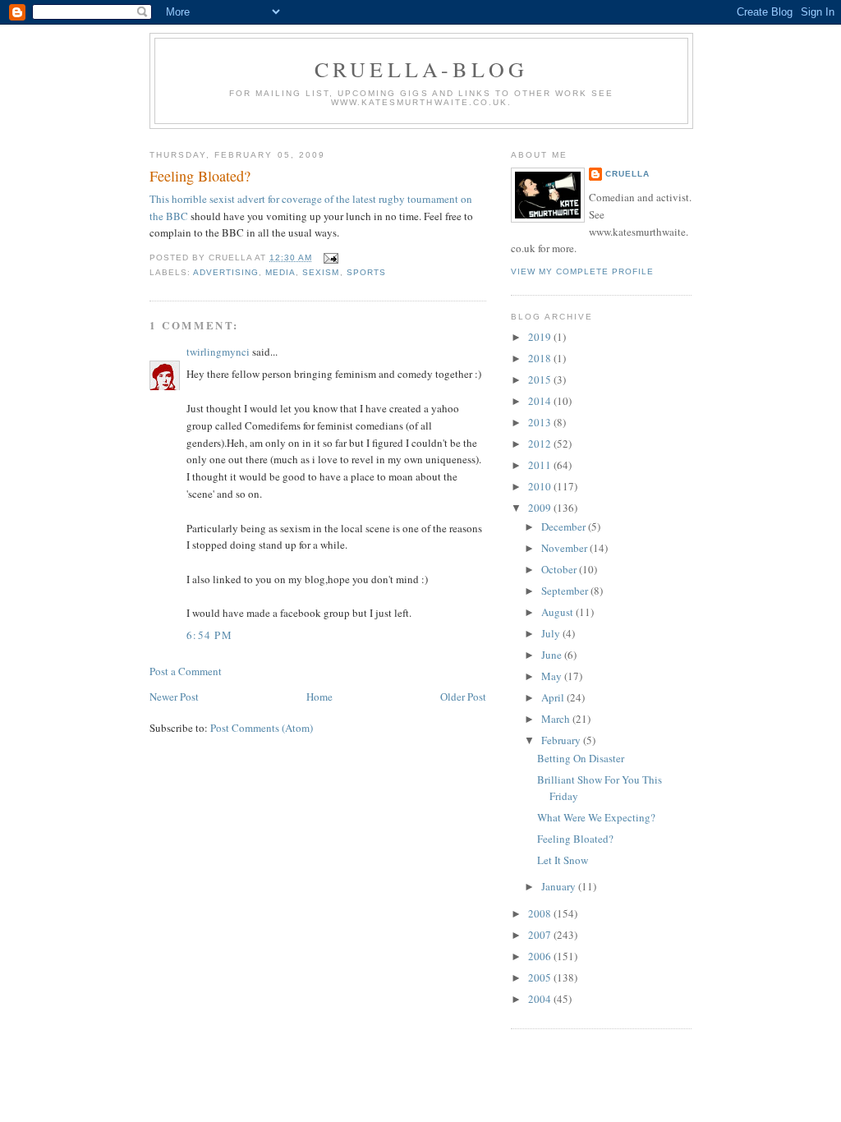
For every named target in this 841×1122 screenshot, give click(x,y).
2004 (541, 998)
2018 (541, 358)
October (560, 569)
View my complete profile (582, 271)
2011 (541, 465)
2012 (541, 443)
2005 (541, 977)
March (556, 718)
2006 (541, 956)
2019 (541, 336)
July (552, 633)
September (566, 590)
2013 (541, 422)
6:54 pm (209, 635)
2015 (541, 379)
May (552, 676)
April (554, 697)
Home (319, 696)
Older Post (463, 696)
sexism (320, 272)
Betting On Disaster (580, 758)
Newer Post (174, 696)
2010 (541, 486)
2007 (541, 934)
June (552, 654)
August (558, 612)
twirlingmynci (218, 351)
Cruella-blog (421, 69)
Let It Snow (562, 860)
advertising (226, 272)
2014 (541, 400)
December (564, 526)
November (565, 547)
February (562, 740)
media (280, 272)
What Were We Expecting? (596, 817)
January (559, 886)
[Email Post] (328, 257)
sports (366, 272)
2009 (541, 507)
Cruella (627, 173)
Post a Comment (185, 671)
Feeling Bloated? (199, 176)
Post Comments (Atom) (261, 727)
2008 (541, 913)
